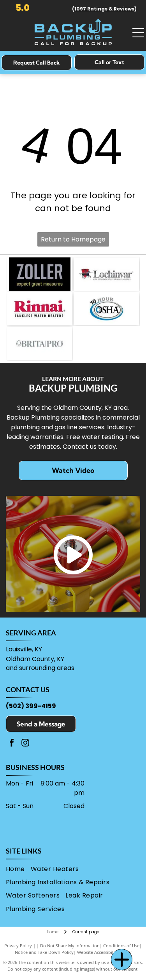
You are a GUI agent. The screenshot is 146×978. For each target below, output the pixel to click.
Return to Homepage (73, 239)
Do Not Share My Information (70, 945)
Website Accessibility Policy (104, 952)
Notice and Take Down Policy (44, 952)
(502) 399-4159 (31, 706)
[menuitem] (18, 869)
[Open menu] (138, 32)
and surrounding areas (40, 667)
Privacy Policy (18, 945)
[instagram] (25, 744)
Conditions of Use (121, 945)
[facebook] (12, 744)
